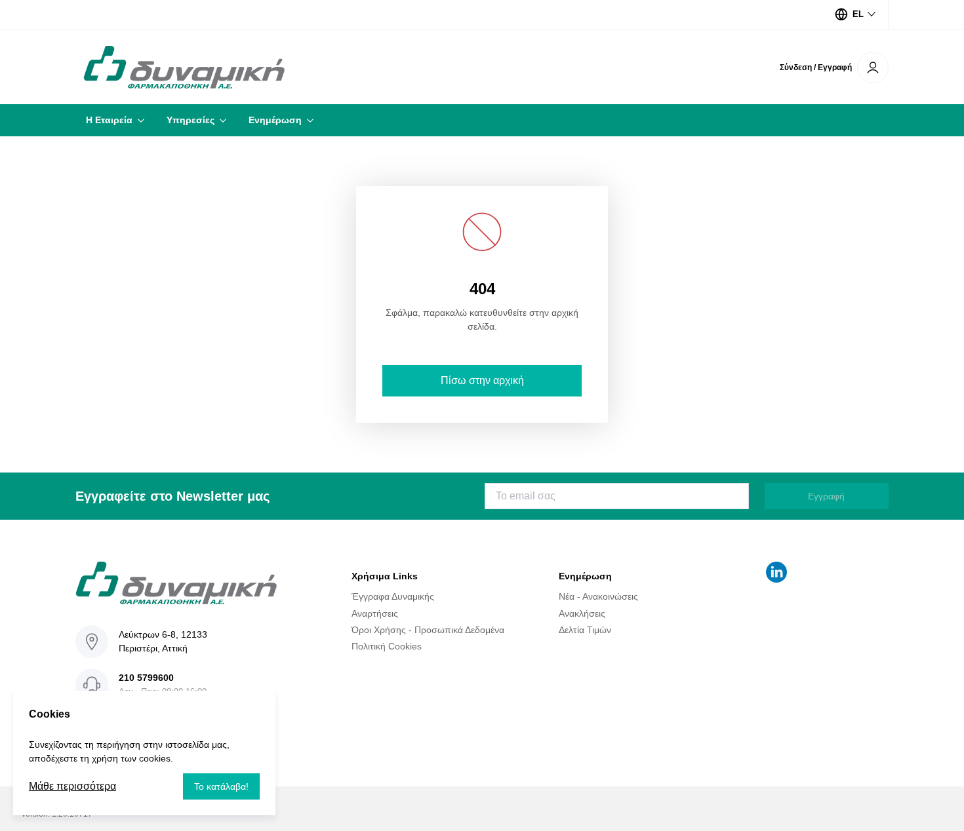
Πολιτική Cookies (386, 646)
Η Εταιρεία (109, 120)
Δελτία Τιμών (585, 630)
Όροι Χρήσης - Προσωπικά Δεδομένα (427, 630)
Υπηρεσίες (190, 120)
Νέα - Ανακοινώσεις (598, 596)
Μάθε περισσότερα (72, 786)
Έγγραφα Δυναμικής (392, 596)
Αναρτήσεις (374, 613)
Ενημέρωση (275, 120)
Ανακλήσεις (582, 613)
